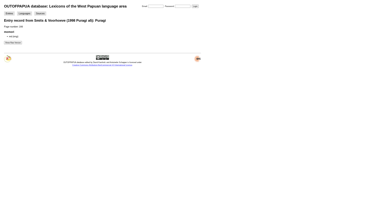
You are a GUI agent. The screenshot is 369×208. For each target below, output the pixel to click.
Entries (9, 13)
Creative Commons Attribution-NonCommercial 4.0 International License (102, 65)
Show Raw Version (13, 43)
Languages (24, 13)
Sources (40, 13)
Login (195, 6)
